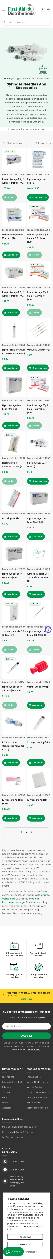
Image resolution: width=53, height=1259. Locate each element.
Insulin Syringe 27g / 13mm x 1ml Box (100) (13, 294)
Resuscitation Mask (12, 1082)
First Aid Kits (8, 1076)
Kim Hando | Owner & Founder (17, 1132)
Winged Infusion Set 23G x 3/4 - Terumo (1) (38, 577)
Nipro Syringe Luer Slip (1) (37, 181)
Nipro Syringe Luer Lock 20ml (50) (37, 520)
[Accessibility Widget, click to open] (48, 629)
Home (7, 78)
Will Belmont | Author (12, 1137)
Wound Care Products (38, 1092)
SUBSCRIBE (26, 1035)
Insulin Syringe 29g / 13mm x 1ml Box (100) (13, 181)
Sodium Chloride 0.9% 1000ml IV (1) (14, 633)
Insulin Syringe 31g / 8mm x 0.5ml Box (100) (37, 296)
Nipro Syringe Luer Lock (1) (37, 464)
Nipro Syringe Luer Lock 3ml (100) (12, 575)
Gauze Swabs (33, 1102)
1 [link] (21, 831)
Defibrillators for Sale (37, 1107)
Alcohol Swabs (34, 1087)
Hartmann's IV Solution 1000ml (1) (12, 464)
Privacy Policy (33, 1049)
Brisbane (6, 1087)
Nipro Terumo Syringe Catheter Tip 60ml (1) (13, 351)
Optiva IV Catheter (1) (39, 349)
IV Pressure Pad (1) (37, 799)
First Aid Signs (33, 1076)
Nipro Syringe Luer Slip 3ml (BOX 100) (12, 688)
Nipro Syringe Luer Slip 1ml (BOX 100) (37, 633)
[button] (3, 9)
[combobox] (26, 22)
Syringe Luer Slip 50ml (38, 742)
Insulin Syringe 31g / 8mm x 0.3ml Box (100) (37, 409)
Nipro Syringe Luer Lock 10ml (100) (12, 407)
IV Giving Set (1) (10, 518)
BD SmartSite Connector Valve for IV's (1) (13, 746)
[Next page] (31, 832)
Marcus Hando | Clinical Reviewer (19, 1126)
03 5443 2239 (17, 1161)
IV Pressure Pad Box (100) (12, 801)
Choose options (39, 197)
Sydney (6, 1092)
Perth (5, 1097)
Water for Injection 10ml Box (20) (12, 236)
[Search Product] (5, 22)
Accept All (25, 1236)
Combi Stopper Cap (38, 686)
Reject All (25, 1244)
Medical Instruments (37, 1082)
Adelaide (6, 1107)
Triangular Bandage (36, 1097)
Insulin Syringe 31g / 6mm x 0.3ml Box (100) (37, 238)
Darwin (5, 1102)
